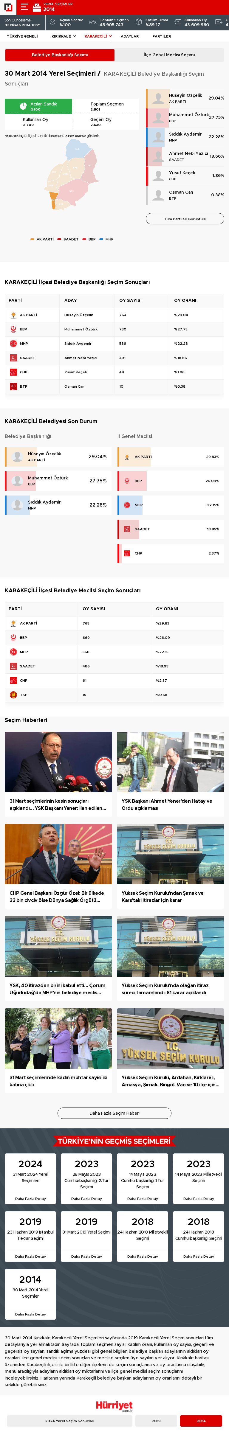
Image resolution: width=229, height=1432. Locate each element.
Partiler (161, 36)
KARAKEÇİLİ (96, 36)
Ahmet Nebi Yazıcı (188, 154)
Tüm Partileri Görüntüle (185, 219)
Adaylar (130, 36)
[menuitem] (62, 205)
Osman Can (181, 192)
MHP (173, 140)
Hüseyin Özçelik (185, 96)
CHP (173, 179)
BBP (172, 121)
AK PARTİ (177, 101)
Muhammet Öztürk (189, 115)
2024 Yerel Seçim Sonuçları (69, 1421)
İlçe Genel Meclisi (169, 55)
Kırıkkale (61, 36)
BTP (173, 198)
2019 (156, 1421)
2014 (201, 1421)
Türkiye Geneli (22, 36)
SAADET (176, 159)
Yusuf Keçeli (182, 173)
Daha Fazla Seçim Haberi (115, 1113)
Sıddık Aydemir (185, 134)
